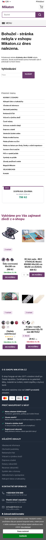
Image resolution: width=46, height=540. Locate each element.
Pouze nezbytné (23, 531)
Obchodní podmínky (10, 109)
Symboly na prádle (10, 157)
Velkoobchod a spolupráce (13, 475)
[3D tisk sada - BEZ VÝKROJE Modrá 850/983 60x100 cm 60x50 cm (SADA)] (33, 241)
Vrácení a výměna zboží (11, 117)
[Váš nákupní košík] (41, 7)
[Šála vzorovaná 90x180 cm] (10, 241)
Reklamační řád (9, 113)
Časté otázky (8, 121)
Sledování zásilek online (11, 133)
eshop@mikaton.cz (14, 507)
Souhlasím (23, 536)
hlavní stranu (15, 62)
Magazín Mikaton (9, 165)
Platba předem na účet (11, 141)
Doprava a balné (9, 129)
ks (28, 275)
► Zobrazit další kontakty (13, 514)
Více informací (26, 527)
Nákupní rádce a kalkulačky (13, 479)
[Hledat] (39, 15)
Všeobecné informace (11, 105)
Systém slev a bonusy (11, 471)
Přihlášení (40, 2)
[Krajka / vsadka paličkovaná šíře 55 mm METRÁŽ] (33, 304)
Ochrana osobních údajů (12, 125)
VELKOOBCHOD (9, 169)
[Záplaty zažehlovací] (10, 304)
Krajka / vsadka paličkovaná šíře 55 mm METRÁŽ (33, 329)
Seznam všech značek (11, 149)
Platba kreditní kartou (11, 137)
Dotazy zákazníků (9, 464)
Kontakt (6, 173)
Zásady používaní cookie (12, 161)
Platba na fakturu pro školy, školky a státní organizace (22, 145)
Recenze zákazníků (10, 468)
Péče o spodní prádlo (10, 153)
